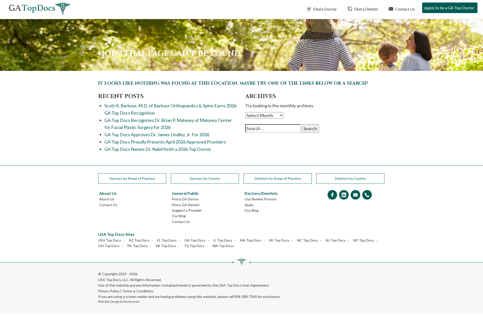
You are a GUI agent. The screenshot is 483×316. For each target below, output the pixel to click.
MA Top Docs (250, 240)
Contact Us (404, 9)
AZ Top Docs (139, 240)
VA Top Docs (165, 246)
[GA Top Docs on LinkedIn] (344, 195)
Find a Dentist (365, 9)
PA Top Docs (137, 246)
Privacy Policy (108, 291)
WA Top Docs (223, 246)
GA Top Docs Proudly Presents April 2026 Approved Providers (165, 142)
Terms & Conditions (138, 291)
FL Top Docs (167, 240)
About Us (106, 199)
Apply (249, 205)
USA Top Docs (109, 240)
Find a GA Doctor (185, 199)
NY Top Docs (363, 240)
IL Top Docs (222, 240)
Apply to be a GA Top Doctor (449, 7)
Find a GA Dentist (186, 205)
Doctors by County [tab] (205, 178)
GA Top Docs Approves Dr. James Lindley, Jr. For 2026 (156, 134)
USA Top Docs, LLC (113, 280)
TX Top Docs (194, 246)
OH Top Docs (108, 246)
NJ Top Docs (336, 240)
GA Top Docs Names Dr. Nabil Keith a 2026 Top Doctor (157, 149)
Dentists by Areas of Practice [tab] (278, 178)
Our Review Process (261, 199)
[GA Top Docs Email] (355, 195)
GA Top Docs (195, 240)
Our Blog (179, 216)
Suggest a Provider (187, 210)
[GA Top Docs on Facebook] (332, 195)
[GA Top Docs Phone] (367, 195)
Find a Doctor (324, 9)
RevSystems (132, 301)
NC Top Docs (307, 240)
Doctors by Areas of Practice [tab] (132, 178)
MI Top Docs (279, 240)
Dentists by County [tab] (350, 178)
